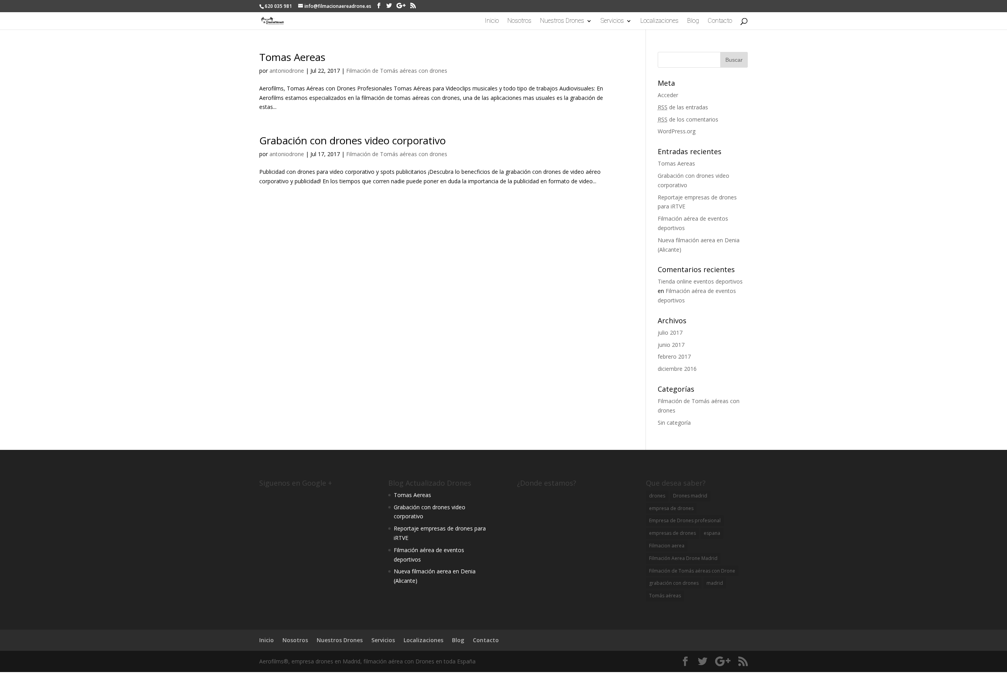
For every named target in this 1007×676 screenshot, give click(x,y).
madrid (714, 583)
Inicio (492, 21)
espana (712, 533)
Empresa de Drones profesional (685, 520)
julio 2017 (670, 332)
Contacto (720, 21)
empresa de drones (671, 508)
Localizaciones (659, 21)
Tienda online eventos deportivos (700, 281)
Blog (693, 21)
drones (657, 495)
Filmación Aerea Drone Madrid (683, 558)
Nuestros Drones (562, 21)
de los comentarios (688, 119)
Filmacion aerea (666, 545)
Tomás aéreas (665, 595)
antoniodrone (286, 70)
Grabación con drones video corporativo (352, 140)
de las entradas (683, 107)
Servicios (612, 21)
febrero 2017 (674, 356)
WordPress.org (676, 131)
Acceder (668, 95)
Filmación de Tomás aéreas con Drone (692, 570)
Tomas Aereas (292, 57)
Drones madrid (690, 495)
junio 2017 (671, 344)
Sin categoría (674, 422)
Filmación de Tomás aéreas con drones (396, 70)
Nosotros (519, 21)
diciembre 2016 (677, 368)
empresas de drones (672, 533)
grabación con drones (674, 583)
